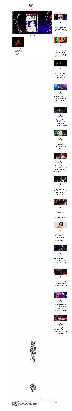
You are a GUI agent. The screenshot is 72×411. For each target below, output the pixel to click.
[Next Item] (50, 22)
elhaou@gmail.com (15, 405)
